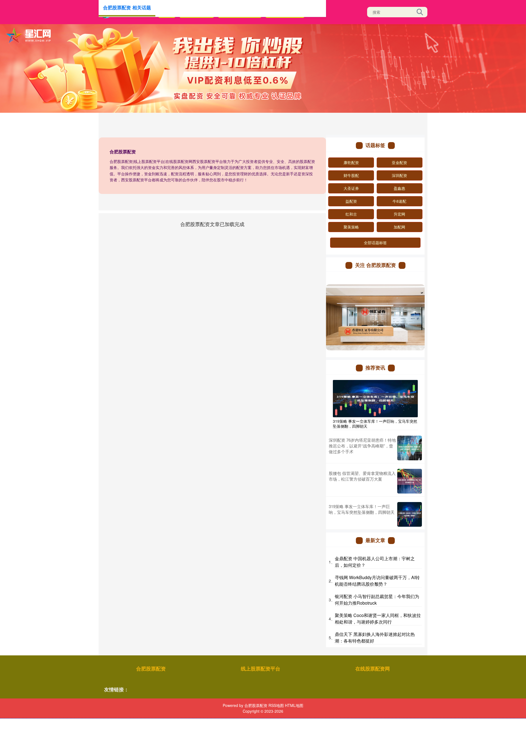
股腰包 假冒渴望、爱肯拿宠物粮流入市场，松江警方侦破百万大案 (362, 476)
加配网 (399, 227)
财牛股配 (351, 175)
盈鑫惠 (399, 188)
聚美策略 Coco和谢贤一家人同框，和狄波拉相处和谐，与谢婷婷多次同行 (378, 618)
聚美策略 (351, 227)
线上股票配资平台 (260, 668)
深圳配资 (399, 175)
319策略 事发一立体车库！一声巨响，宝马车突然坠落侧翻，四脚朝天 (375, 423)
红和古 (351, 214)
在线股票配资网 (372, 668)
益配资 (351, 201)
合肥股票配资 (151, 668)
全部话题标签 (375, 242)
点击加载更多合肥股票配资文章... (212, 223)
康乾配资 (351, 162)
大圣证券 (351, 188)
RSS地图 (276, 705)
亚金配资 (399, 162)
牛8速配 (399, 201)
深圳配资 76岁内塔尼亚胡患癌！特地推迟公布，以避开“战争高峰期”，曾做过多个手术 (362, 445)
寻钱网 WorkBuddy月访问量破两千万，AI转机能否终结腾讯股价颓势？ (377, 580)
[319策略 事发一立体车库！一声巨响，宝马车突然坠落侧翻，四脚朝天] (375, 398)
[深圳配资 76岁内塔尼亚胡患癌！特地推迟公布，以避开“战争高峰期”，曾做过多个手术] (409, 448)
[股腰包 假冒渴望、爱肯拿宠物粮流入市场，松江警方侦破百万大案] (409, 481)
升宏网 (399, 214)
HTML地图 (294, 705)
